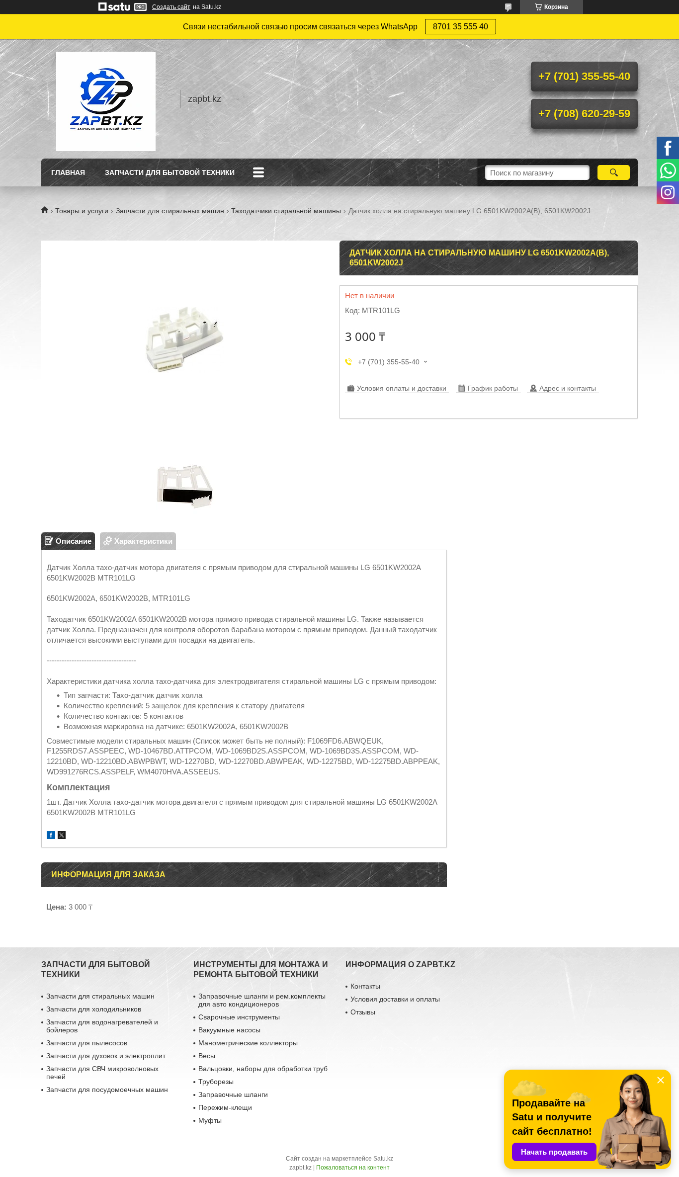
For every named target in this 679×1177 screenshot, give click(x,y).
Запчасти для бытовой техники (170, 172)
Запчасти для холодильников (93, 1009)
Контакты (365, 986)
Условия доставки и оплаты (395, 999)
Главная (68, 172)
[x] (62, 836)
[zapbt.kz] (105, 99)
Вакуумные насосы (229, 1030)
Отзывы (362, 1012)
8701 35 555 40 (460, 26)
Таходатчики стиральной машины (286, 211)
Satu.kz (383, 1158)
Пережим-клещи (225, 1107)
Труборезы (216, 1082)
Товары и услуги (81, 211)
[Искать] (613, 172)
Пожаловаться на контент (353, 1167)
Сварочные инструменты (239, 1017)
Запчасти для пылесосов (86, 1043)
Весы (206, 1056)
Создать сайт (171, 6)
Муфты (210, 1120)
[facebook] (51, 836)
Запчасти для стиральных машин (170, 211)
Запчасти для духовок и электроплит (106, 1056)
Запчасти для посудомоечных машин (107, 1089)
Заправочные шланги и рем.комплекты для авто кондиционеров (262, 1000)
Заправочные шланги (233, 1094)
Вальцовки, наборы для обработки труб (263, 1069)
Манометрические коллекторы (248, 1043)
